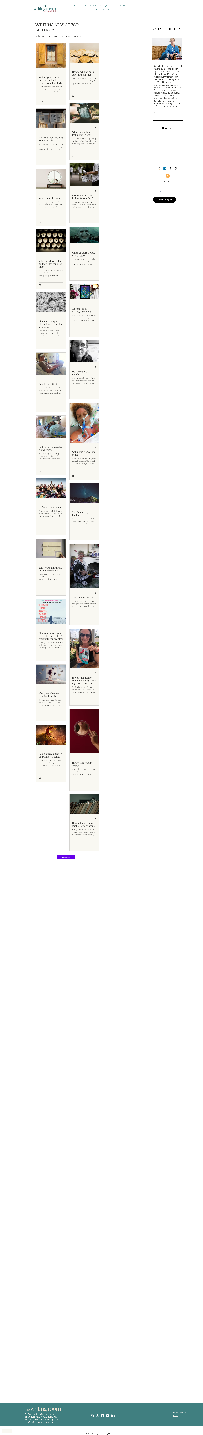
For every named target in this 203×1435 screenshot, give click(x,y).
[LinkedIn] (113, 1416)
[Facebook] (170, 168)
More (76, 36)
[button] (63, 6)
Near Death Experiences (59, 36)
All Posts (40, 36)
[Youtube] (108, 1416)
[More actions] (63, 72)
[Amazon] (159, 168)
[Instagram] (175, 168)
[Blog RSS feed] (168, 176)
